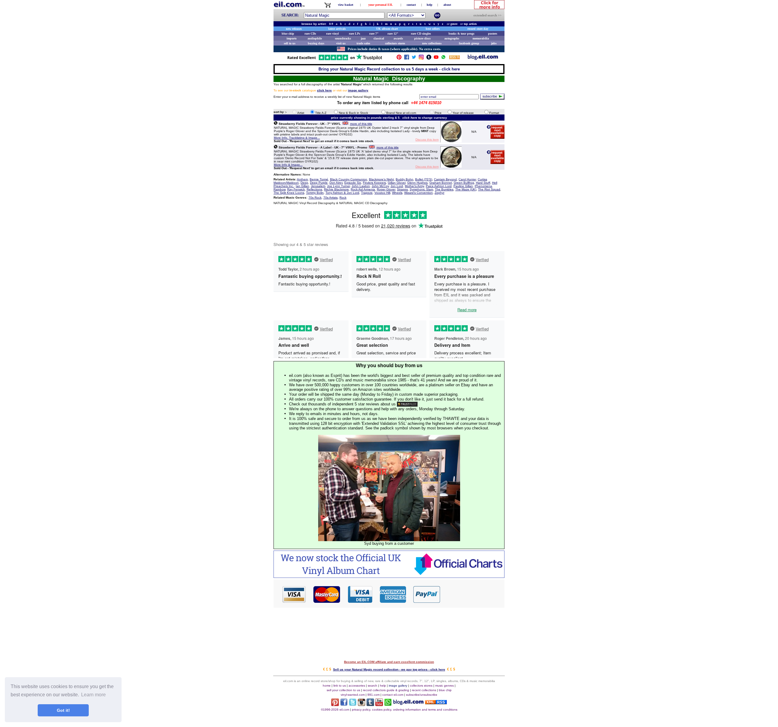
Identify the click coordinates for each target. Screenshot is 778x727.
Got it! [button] (63, 710)
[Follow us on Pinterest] (399, 58)
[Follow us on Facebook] (406, 58)
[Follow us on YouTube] (436, 58)
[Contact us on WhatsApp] (443, 58)
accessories (357, 685)
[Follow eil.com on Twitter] (352, 704)
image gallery (398, 685)
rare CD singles (421, 33)
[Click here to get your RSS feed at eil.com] (454, 58)
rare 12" (392, 33)
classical (379, 38)
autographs (451, 38)
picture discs (422, 38)
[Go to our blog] (482, 58)
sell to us (289, 43)
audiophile (315, 38)
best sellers (433, 28)
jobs (494, 43)
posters (492, 33)
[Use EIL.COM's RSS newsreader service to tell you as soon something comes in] (436, 702)
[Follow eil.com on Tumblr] (370, 704)
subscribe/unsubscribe (421, 694)
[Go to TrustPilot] (335, 59)
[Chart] (389, 576)
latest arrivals (337, 28)
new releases (294, 28)
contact (411, 4)
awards (398, 38)
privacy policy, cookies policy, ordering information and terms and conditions (404, 709)
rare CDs (310, 33)
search (372, 685)
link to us (339, 685)
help (429, 4)
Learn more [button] (93, 694)
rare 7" (374, 33)
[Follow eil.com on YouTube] (379, 704)
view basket (345, 4)
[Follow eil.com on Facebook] (344, 704)
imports (292, 38)
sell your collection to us (343, 690)
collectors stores (395, 43)
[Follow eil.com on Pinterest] (335, 704)
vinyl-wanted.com (353, 694)
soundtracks (343, 38)
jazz (363, 38)
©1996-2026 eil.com (335, 709)
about (447, 4)
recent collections (424, 690)
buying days (316, 43)
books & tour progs (461, 33)
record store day (477, 28)
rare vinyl (332, 33)
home (327, 685)
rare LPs (354, 33)
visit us (341, 43)
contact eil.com (392, 694)
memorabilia (481, 38)
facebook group (469, 43)
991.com (373, 694)
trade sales (363, 43)
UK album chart (387, 28)
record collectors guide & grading (386, 690)
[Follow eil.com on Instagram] (361, 704)
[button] (472, 594)
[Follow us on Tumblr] (428, 58)
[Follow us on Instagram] (421, 58)
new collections (432, 43)
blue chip (288, 33)
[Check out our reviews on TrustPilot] (407, 404)
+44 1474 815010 (426, 103)
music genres (444, 685)
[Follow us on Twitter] (413, 58)
